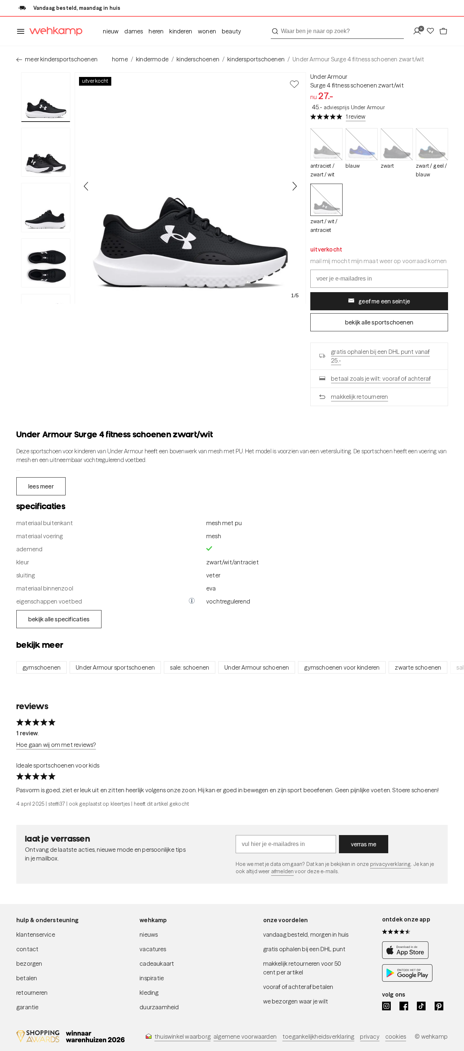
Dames (133, 31)
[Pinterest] (439, 1006)
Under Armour (328, 76)
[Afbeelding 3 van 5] (45, 207)
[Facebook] (403, 1006)
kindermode (152, 59)
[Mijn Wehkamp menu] (419, 31)
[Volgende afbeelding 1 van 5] (294, 186)
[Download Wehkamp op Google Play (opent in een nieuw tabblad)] (407, 980)
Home (120, 59)
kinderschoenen (198, 59)
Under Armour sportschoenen (115, 667)
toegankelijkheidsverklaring (318, 1036)
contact (27, 949)
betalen (26, 978)
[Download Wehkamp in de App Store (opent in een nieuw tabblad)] (407, 957)
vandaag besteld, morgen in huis (306, 934)
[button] (192, 601)
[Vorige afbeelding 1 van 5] (86, 186)
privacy (369, 1036)
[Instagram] (386, 1006)
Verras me (364, 844)
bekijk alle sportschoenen (379, 322)
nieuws (149, 934)
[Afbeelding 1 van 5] (45, 97)
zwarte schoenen (418, 667)
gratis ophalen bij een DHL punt (304, 949)
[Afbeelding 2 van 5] (45, 152)
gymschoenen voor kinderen (342, 667)
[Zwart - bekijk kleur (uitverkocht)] (397, 144)
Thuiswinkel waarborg (182, 1036)
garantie (27, 1007)
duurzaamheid (159, 1007)
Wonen (207, 31)
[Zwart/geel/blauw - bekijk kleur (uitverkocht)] (432, 144)
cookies (395, 1036)
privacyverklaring (390, 864)
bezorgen (29, 963)
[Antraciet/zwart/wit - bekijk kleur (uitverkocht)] (326, 144)
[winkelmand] (443, 31)
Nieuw (111, 31)
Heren (156, 31)
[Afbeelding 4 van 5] (45, 263)
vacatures (153, 949)
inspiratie (152, 978)
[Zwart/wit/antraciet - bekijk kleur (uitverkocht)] (326, 200)
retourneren (31, 992)
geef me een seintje (384, 301)
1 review (356, 116)
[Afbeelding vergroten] (190, 188)
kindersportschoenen (256, 59)
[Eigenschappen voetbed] (192, 601)
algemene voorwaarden (245, 1036)
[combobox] (337, 31)
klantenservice (35, 934)
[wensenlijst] (432, 31)
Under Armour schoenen (256, 667)
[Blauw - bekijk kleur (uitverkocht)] (361, 144)
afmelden (282, 871)
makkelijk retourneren (359, 396)
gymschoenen (41, 667)
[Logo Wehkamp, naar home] (53, 31)
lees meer (41, 486)
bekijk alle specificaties (59, 619)
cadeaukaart (157, 963)
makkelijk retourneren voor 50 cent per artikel (302, 968)
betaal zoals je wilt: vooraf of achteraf (381, 378)
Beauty (231, 31)
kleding (149, 992)
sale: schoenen (189, 667)
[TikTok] (421, 1006)
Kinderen (180, 31)
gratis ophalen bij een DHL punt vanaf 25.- (380, 356)
